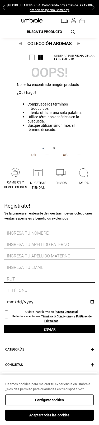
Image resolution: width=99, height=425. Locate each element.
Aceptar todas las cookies (49, 415)
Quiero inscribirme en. (51, 312)
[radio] (32, 57)
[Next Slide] (94, 7)
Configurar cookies (49, 399)
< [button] (44, 148)
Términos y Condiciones (57, 316)
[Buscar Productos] (74, 32)
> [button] (54, 147)
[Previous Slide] (4, 7)
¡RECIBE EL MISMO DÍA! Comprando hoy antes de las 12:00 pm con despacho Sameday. (49, 7)
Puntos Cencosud (66, 312)
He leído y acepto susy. (52, 318)
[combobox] (49, 32)
